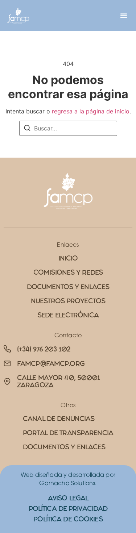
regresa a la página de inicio (90, 111)
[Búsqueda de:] (68, 128)
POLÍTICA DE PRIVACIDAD (68, 508)
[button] (123, 15)
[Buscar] (27, 129)
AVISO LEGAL (68, 498)
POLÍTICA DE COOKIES (67, 519)
